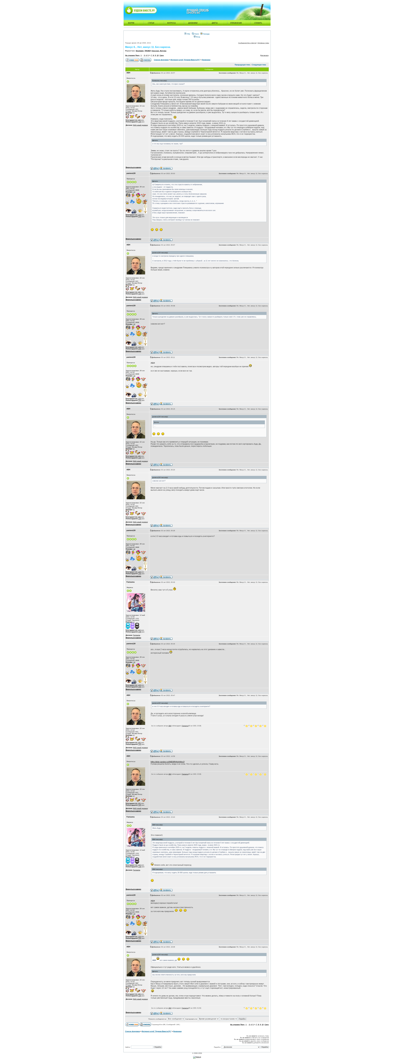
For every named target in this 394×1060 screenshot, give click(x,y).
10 (158, 55)
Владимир (140, 51)
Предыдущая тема (242, 65)
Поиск (196, 34)
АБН (170, 726)
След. (162, 55)
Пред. (137, 55)
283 (139, 120)
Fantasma (136, 635)
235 (139, 216)
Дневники (206, 60)
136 (139, 632)
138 (139, 215)
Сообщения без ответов (247, 43)
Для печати (264, 55)
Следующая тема (259, 65)
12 (134, 192)
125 (139, 122)
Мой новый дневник (140, 125)
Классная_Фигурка (159, 51)
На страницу (130, 55)
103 (139, 630)
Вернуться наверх (133, 167)
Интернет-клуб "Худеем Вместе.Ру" (185, 60)
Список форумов (161, 60)
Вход (198, 37)
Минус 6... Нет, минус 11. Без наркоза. (148, 47)
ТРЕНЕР (148, 51)
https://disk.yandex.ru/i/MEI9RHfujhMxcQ (168, 762)
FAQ (188, 34)
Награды (206, 34)
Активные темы (263, 43)
